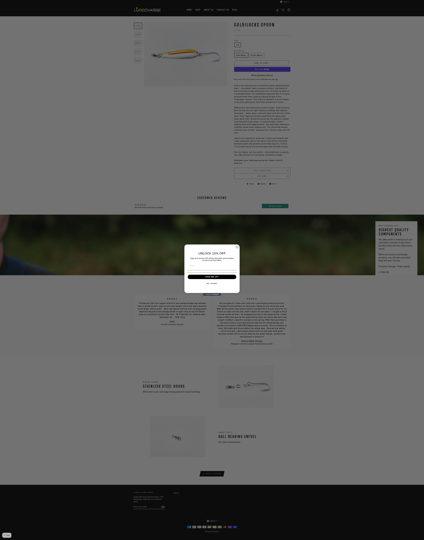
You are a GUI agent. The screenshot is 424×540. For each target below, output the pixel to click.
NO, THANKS (212, 283)
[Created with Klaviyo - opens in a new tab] (212, 294)
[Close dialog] (237, 247)
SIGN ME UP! (212, 277)
